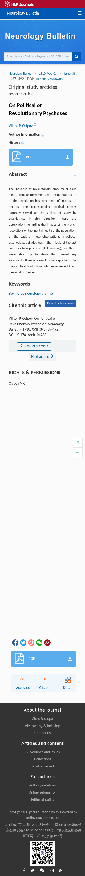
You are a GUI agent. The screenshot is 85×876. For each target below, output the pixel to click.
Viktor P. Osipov (21, 126)
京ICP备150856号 (68, 825)
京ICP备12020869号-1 (35, 825)
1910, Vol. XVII (48, 73)
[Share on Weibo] (30, 642)
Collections (42, 759)
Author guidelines (42, 785)
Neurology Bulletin (23, 13)
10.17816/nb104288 (49, 79)
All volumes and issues (43, 752)
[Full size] (78, 452)
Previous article (36, 346)
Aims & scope (42, 719)
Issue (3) (69, 73)
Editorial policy (42, 800)
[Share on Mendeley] (47, 642)
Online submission (42, 793)
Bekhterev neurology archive (31, 294)
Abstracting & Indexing (42, 726)
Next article (40, 357)
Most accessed (42, 766)
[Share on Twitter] (22, 642)
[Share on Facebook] (14, 642)
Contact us (42, 733)
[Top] (78, 443)
